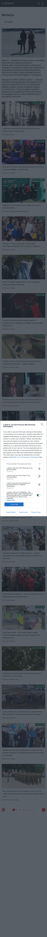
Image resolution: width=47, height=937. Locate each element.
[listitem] (23, 464)
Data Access (23, 512)
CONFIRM (14, 504)
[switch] (38, 469)
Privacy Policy (36, 512)
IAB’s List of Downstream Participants (26, 457)
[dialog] (23, 468)
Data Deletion (11, 512)
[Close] (43, 425)
